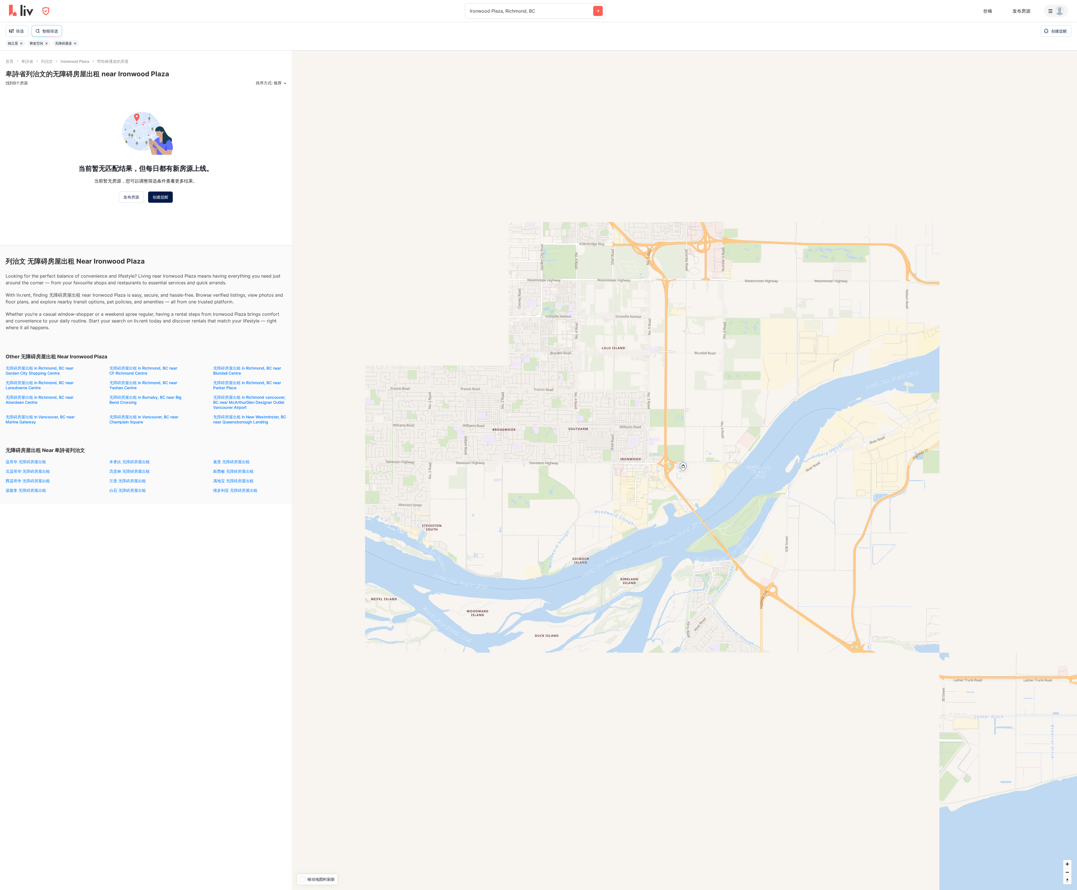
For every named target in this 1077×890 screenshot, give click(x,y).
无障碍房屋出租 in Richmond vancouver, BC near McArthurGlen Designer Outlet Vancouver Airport (249, 402)
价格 (987, 11)
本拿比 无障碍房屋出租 (129, 461)
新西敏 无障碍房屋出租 (233, 471)
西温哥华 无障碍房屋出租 (28, 480)
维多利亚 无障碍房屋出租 (235, 490)
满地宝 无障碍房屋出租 (233, 480)
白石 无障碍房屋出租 (127, 490)
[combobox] (470, 11)
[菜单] (1056, 10)
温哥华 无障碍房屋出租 (26, 461)
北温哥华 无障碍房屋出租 (28, 471)
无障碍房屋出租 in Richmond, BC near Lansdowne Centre (39, 385)
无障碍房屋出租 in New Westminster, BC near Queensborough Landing (249, 419)
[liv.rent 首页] (21, 11)
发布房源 (1021, 11)
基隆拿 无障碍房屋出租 (26, 490)
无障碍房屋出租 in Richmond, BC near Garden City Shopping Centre (39, 370)
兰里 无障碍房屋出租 (127, 480)
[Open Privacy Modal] (45, 11)
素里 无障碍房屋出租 (231, 461)
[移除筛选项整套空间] (46, 43)
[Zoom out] (1067, 872)
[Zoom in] (1067, 864)
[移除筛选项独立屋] (21, 43)
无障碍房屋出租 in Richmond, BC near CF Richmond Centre (143, 370)
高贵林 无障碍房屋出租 (129, 471)
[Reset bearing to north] (1067, 880)
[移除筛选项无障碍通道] (75, 43)
